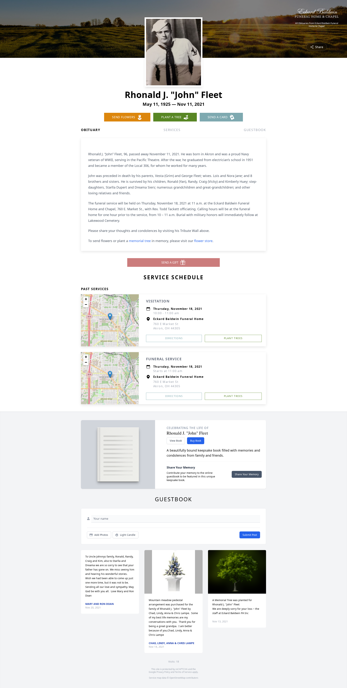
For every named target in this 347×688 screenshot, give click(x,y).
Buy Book (195, 440)
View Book (176, 440)
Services (172, 130)
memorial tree (140, 241)
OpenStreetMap (177, 677)
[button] (110, 316)
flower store (203, 241)
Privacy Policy (163, 672)
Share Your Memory (247, 474)
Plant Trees (233, 338)
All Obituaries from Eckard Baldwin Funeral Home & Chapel (316, 25)
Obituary (90, 130)
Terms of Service (183, 672)
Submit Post (250, 535)
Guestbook (255, 130)
